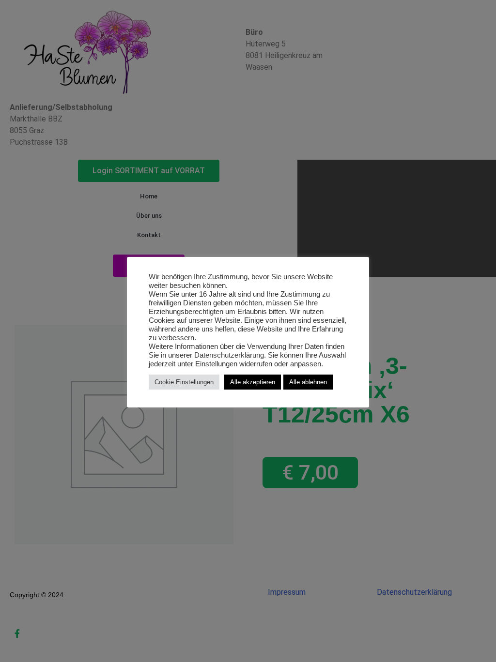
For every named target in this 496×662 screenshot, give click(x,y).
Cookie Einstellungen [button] (184, 382)
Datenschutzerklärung (229, 355)
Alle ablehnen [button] (308, 382)
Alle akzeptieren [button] (252, 382)
